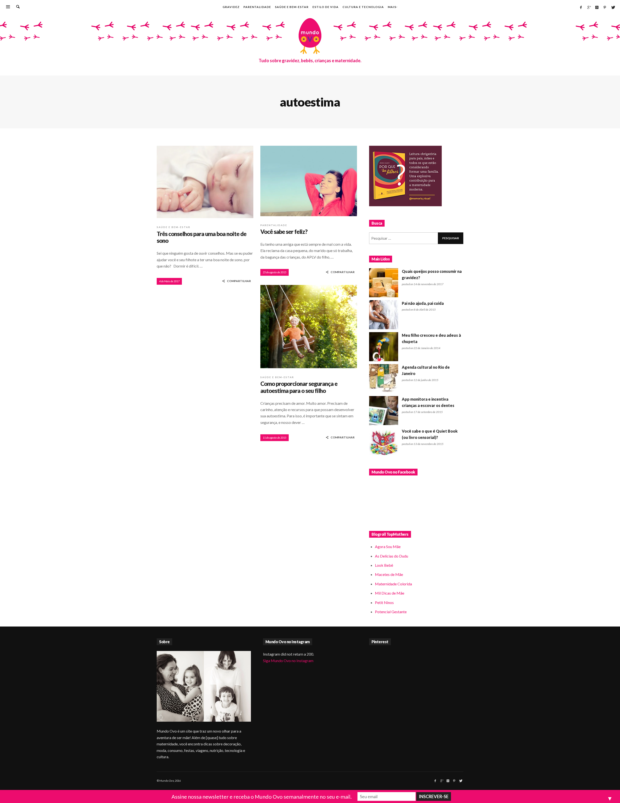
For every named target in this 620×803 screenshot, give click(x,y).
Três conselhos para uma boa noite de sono (201, 237)
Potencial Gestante (391, 611)
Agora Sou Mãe (388, 546)
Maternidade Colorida (393, 583)
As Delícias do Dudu (391, 556)
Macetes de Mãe (389, 574)
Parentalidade (273, 225)
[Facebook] (580, 7)
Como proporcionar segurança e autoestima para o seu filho (298, 387)
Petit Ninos (384, 602)
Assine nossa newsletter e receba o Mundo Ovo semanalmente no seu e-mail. (261, 796)
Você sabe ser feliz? (283, 231)
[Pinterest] (604, 7)
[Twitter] (612, 7)
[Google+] (588, 7)
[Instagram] (596, 7)
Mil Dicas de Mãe (389, 593)
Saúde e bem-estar (173, 227)
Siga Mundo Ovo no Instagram (288, 660)
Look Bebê (384, 565)
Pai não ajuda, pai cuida (423, 303)
